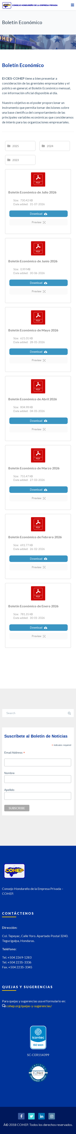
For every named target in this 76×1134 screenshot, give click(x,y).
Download (36, 213)
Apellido (9, 789)
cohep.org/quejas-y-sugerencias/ (29, 1006)
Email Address (14, 753)
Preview (36, 222)
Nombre (9, 773)
